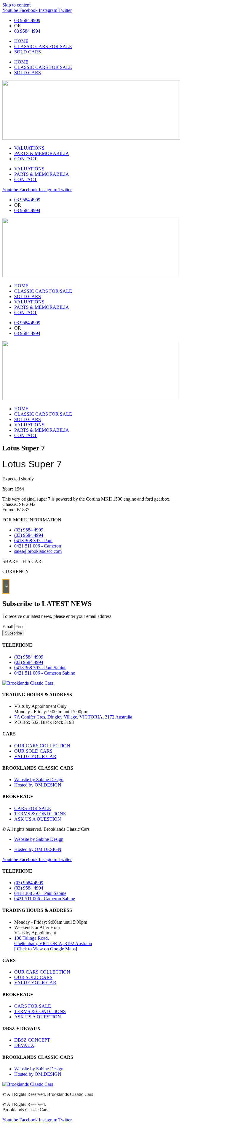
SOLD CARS (27, 51)
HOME (21, 41)
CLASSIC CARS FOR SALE (43, 46)
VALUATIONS (29, 148)
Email (8, 626)
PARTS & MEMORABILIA (41, 153)
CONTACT (25, 158)
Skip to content (16, 4)
